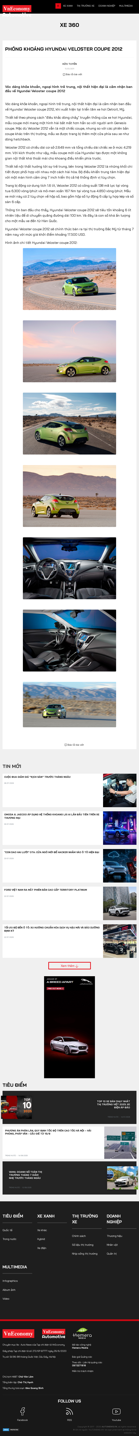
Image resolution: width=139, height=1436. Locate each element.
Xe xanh (68, 5)
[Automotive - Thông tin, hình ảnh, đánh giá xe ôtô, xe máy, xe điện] (23, 12)
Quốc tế (7, 1230)
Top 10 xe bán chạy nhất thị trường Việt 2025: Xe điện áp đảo (113, 1104)
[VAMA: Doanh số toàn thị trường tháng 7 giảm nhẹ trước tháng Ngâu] (122, 1177)
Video (6, 1298)
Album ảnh (9, 1289)
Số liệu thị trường (82, 1244)
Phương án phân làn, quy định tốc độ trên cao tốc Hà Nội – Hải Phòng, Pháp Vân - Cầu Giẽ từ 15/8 (48, 1132)
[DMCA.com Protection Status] (11, 1429)
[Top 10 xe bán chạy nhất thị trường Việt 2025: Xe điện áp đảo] (16, 1107)
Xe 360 (69, 24)
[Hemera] (82, 1333)
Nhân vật (112, 1244)
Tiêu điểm (15, 1085)
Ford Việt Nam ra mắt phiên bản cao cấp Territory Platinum (45, 889)
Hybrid (41, 1239)
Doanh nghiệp (106, 5)
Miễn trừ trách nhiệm (82, 1371)
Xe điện (41, 1248)
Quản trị (112, 1253)
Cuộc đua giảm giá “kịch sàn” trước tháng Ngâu (37, 776)
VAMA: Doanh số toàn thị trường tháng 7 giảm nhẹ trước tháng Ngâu (25, 1175)
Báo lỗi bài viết (73, 74)
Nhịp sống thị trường (84, 1253)
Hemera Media (80, 1347)
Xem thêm (68, 966)
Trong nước (113, 1117)
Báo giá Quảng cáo (82, 1356)
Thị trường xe (85, 5)
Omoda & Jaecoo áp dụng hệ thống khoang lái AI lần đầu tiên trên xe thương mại (51, 816)
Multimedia (126, 5)
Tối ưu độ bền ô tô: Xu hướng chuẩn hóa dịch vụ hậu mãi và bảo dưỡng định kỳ (52, 929)
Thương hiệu (114, 1236)
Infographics (10, 1280)
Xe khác (42, 1230)
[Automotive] (54, 1333)
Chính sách (79, 1236)
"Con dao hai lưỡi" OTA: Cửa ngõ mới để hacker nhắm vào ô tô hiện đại (51, 852)
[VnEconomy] (18, 1333)
